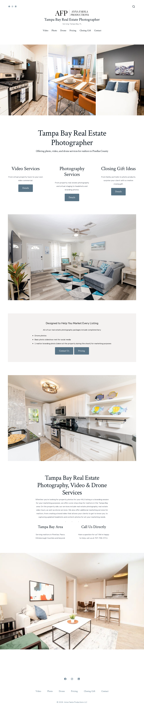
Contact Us (64, 350)
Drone (63, 30)
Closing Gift (85, 30)
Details (25, 188)
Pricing (73, 30)
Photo (54, 30)
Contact (97, 30)
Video (45, 30)
